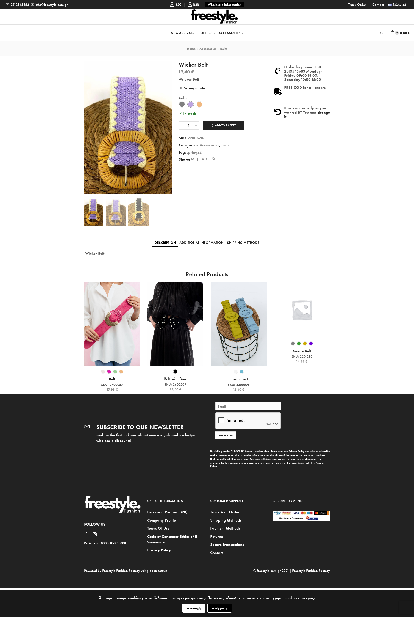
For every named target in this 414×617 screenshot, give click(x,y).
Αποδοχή (194, 608)
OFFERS (206, 32)
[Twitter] (192, 159)
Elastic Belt (238, 378)
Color (183, 97)
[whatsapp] (212, 159)
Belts (223, 48)
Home (191, 48)
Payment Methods (225, 528)
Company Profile (161, 520)
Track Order (357, 4)
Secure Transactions (227, 544)
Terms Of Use (158, 528)
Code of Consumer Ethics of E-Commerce (172, 538)
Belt (112, 378)
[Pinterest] (202, 159)
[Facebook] (197, 159)
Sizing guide (194, 87)
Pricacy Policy (159, 549)
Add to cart (114, 359)
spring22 (194, 151)
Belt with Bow (175, 378)
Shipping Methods (226, 520)
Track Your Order (225, 511)
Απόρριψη (219, 608)
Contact (378, 4)
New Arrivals (182, 32)
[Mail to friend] (207, 159)
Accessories (229, 32)
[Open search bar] (382, 32)
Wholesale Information (225, 4)
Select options (241, 359)
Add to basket (225, 125)
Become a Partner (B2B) (167, 511)
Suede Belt (302, 350)
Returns (216, 536)
